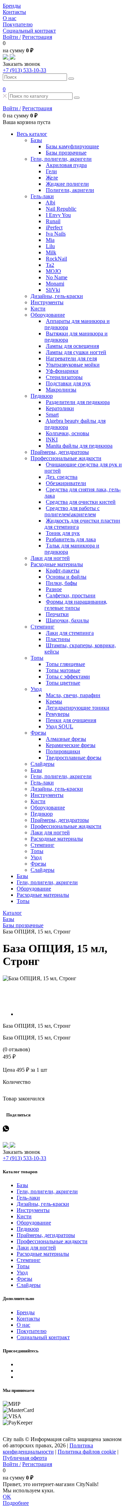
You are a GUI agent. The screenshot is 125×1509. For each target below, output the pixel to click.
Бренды (12, 6)
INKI (52, 439)
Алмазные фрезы (66, 739)
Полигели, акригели (70, 190)
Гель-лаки (42, 196)
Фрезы (38, 733)
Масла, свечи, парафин (73, 695)
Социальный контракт (29, 31)
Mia (50, 240)
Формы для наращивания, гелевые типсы (75, 605)
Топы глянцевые (65, 664)
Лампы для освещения (72, 346)
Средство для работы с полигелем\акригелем (72, 511)
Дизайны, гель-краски (57, 296)
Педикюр (42, 396)
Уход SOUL (59, 726)
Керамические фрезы (70, 745)
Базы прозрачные (66, 153)
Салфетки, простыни (70, 595)
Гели (51, 171)
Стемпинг (43, 627)
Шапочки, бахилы (67, 620)
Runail (53, 221)
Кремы (54, 701)
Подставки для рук (68, 383)
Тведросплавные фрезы (73, 758)
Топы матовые (63, 670)
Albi (50, 202)
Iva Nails (56, 234)
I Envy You (58, 215)
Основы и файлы (66, 577)
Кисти (38, 309)
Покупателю (18, 24)
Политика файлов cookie (87, 1452)
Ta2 (50, 265)
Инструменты (47, 302)
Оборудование (48, 315)
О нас (9, 18)
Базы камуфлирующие (72, 146)
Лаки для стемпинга (70, 633)
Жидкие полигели (67, 184)
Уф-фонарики (62, 371)
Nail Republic (61, 209)
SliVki (53, 290)
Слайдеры (43, 764)
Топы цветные (63, 683)
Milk (51, 252)
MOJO (53, 271)
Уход (36, 689)
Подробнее (16, 1503)
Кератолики (60, 408)
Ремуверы (57, 714)
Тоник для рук (63, 533)
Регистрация (37, 37)
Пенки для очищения (71, 720)
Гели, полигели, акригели (61, 159)
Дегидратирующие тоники (77, 708)
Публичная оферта (25, 1458)
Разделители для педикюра (78, 402)
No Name (56, 277)
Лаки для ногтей (50, 558)
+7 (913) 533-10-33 (24, 70)
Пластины (58, 639)
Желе (52, 178)
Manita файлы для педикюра (79, 446)
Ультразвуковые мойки (73, 365)
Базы (36, 140)
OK (7, 1497)
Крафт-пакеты (63, 570)
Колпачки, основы (67, 433)
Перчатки (57, 614)
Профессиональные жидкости (66, 458)
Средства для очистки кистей (81, 502)
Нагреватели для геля (71, 358)
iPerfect (54, 227)
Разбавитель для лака (71, 539)
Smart (52, 415)
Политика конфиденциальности (48, 1448)
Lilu (50, 246)
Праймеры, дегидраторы (60, 452)
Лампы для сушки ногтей (76, 352)
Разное (54, 589)
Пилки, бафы (61, 583)
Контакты (14, 12)
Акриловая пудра (66, 165)
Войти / (12, 37)
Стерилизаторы (64, 377)
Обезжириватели (66, 483)
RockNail (56, 259)
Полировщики (63, 751)
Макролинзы (61, 390)
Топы (37, 658)
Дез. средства (61, 477)
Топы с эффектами (68, 676)
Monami (55, 284)
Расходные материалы (57, 564)
